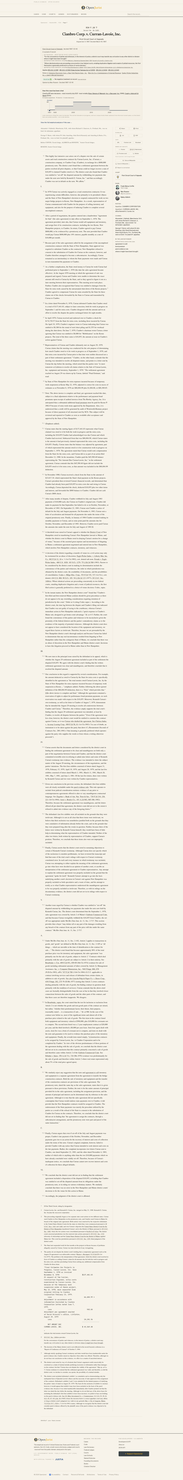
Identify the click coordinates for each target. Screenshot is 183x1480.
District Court (95, 532)
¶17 (43, 592)
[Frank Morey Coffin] (117, 187)
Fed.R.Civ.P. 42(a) (92, 1231)
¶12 (43, 428)
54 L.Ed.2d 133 (79, 578)
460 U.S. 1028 (62, 562)
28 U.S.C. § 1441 (113, 70)
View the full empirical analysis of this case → (56, 122)
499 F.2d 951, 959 (67, 962)
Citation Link (127, 142)
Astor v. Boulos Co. (68, 799)
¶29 (43, 1175)
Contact (66, 1474)
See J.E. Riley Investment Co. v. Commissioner (77, 1396)
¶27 (43, 1072)
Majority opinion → (126, 193)
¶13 (43, 474)
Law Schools (88, 1455)
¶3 (44, 215)
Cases (36, 14)
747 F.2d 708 (67, 972)
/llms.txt (121, 1445)
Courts (52, 14)
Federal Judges (89, 1450)
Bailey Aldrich (125, 197)
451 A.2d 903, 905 (84, 799)
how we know (82, 79)
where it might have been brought (92, 1343)
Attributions (91, 1474)
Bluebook (138, 142)
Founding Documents (91, 1461)
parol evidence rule (81, 787)
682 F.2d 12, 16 (55, 559)
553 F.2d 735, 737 (88, 575)
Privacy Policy (114, 1474)
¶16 (43, 552)
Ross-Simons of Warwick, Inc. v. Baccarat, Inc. (104, 93)
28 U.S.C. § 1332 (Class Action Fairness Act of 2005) (77, 70)
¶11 (43, 423)
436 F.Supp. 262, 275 (53, 981)
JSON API (122, 1447)
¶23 (43, 847)
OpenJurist (44, 22)
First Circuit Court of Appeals (91, 39)
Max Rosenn (125, 192)
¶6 (44, 303)
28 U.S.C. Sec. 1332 (97, 1234)
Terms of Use (101, 1474)
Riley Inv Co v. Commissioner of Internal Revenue (104, 73)
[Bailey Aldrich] (117, 198)
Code (44, 14)
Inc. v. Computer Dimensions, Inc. (68, 969)
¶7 (44, 317)
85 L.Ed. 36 (57, 1398)
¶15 (43, 532)
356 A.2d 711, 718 (66, 1055)
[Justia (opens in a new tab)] (59, 1459)
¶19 (43, 674)
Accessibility (54, 1474)
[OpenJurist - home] (91, 8)
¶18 (43, 656)
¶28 (43, 1133)
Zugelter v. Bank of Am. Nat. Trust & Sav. (73, 796)
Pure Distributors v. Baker (75, 67)
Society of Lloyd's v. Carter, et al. (102, 60)
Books (84, 14)
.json (49, 1420)
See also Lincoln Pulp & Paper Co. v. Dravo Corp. (85, 978)
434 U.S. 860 (56, 578)
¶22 (43, 814)
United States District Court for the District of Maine (83, 1236)
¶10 (43, 393)
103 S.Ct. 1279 (74, 562)
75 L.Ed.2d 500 (87, 562)
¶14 (43, 498)
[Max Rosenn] (117, 193)
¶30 (43, 1196)
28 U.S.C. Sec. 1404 (50, 1337)
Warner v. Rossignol (83, 1254)
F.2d (59, 22)
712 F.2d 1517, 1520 (51, 1403)
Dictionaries (72, 14)
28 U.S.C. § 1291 (53, 70)
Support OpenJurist (134, 1454)
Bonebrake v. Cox (52, 962)
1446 (61, 1226)
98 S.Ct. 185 (67, 578)
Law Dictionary (89, 1447)
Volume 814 (52, 22)
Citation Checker (90, 1466)
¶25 (43, 940)
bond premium (81, 402)
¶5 (44, 266)
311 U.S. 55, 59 (99, 1396)
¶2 (44, 191)
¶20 (43, 747)
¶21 (43, 783)
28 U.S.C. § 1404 (101, 70)
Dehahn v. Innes (51, 1055)
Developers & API (125, 1442)
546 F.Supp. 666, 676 (90, 969)
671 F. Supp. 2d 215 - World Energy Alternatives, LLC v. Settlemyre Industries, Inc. (108, 67)
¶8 (44, 344)
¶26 (43, 1002)
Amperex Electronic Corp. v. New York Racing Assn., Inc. (68, 73)
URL (118, 142)
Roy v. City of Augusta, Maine (95, 1401)
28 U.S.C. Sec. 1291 (83, 1239)
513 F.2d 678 (94, 1254)
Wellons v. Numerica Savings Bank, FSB (80, 60)
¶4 (44, 242)
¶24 (43, 905)
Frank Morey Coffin (127, 186)
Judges (61, 14)
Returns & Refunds (77, 1474)
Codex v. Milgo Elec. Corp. (69, 575)
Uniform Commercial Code (96, 914)
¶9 (44, 381)
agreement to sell (92, 1072)
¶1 (44, 156)
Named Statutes (89, 1458)
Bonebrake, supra (54, 1002)
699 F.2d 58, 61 (72, 724)
